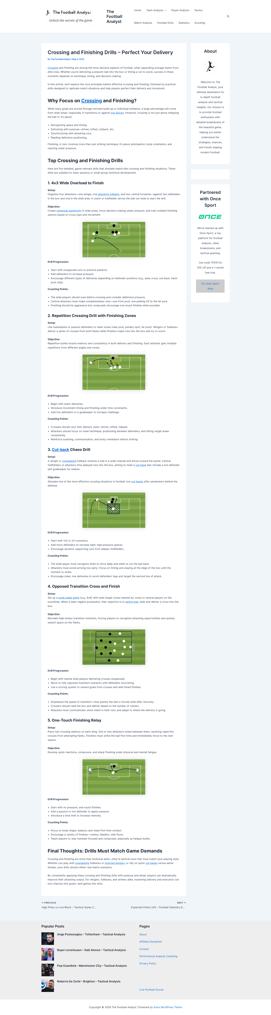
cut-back (141, 465)
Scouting (199, 22)
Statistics (183, 22)
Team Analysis (154, 10)
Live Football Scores (151, 989)
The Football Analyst (114, 16)
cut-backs (137, 481)
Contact (144, 949)
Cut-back (60, 449)
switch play (132, 601)
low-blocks (117, 112)
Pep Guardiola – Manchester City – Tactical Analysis (92, 965)
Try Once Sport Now (210, 286)
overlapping (69, 460)
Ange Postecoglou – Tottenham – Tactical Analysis (91, 934)
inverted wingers (115, 863)
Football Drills (165, 22)
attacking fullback (108, 194)
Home (137, 10)
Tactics (198, 10)
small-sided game (68, 597)
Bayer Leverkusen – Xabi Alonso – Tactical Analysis (91, 950)
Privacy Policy (147, 963)
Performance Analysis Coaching (158, 956)
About (143, 934)
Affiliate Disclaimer (150, 941)
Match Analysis (143, 22)
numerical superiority (68, 210)
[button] (164, 10)
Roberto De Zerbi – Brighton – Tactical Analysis (88, 981)
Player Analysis (180, 10)
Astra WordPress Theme (168, 1007)
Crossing (53, 67)
